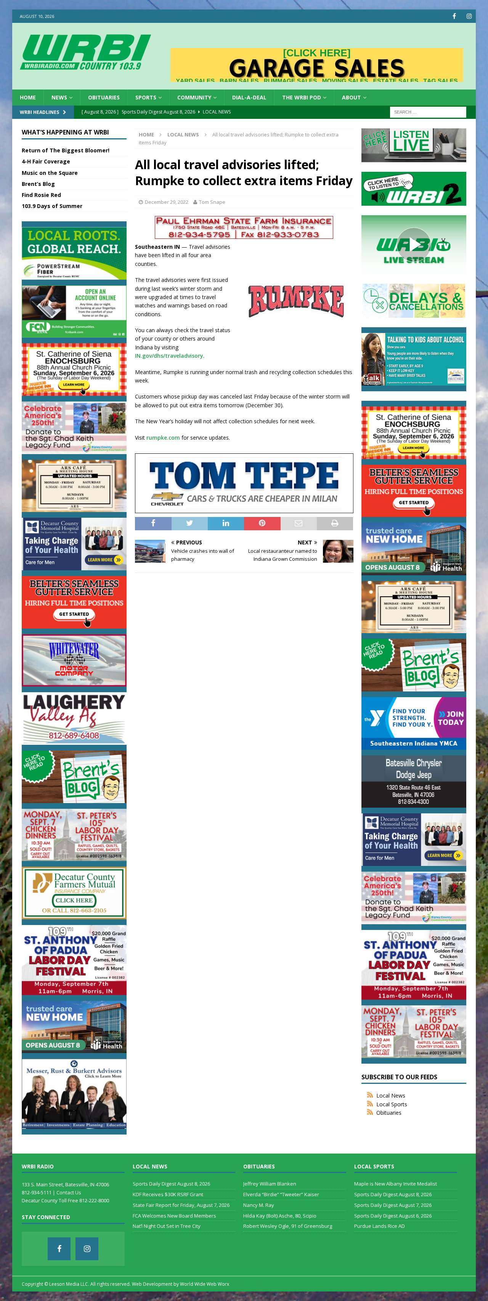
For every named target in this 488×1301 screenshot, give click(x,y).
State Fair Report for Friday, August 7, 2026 (181, 1205)
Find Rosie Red (41, 194)
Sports (145, 97)
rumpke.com (163, 437)
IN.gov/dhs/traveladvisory (169, 355)
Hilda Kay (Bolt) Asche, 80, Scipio (279, 1215)
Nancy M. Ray (258, 1205)
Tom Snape (212, 201)
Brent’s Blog (38, 183)
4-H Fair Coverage (46, 161)
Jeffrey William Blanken (269, 1183)
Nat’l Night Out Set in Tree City (167, 1226)
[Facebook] (454, 16)
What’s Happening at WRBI (65, 132)
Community (194, 97)
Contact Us (68, 1192)
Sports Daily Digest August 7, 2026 (393, 1205)
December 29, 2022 (166, 201)
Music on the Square (50, 172)
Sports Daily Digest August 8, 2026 (171, 1183)
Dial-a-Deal (249, 97)
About (351, 97)
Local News (390, 1095)
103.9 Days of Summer (52, 206)
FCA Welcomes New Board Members (174, 1215)
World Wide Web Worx (204, 1284)
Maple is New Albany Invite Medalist (395, 1183)
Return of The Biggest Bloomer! (65, 150)
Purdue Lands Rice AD (379, 1226)
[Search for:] (428, 111)
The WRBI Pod (301, 97)
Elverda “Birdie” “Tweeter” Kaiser (281, 1194)
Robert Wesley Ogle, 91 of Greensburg (287, 1226)
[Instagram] (469, 16)
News (59, 97)
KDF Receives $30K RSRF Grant (168, 1194)
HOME (28, 97)
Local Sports (391, 1104)
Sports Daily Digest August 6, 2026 (393, 1215)
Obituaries (104, 97)
